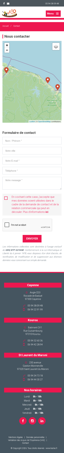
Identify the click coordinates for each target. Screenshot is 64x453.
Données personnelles (35, 437)
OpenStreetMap (44, 121)
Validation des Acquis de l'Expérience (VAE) (26, 440)
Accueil (5, 26)
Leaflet (32, 121)
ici (46, 211)
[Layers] (56, 46)
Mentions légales (16, 437)
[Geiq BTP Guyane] (9, 13)
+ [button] (7, 45)
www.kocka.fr (51, 448)
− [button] (7, 50)
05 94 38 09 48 (52, 3)
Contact (16, 26)
